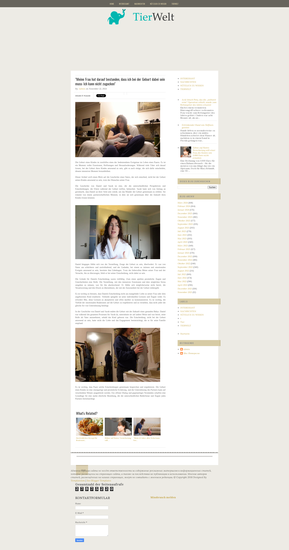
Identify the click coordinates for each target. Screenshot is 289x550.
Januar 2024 (183, 209)
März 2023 (183, 245)
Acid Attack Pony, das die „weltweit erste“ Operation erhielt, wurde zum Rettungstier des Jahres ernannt (198, 102)
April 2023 (183, 242)
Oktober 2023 (184, 220)
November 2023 (185, 217)
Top (83, 470)
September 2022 (185, 267)
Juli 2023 (182, 231)
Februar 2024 (184, 206)
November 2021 (185, 292)
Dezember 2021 (185, 288)
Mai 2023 (182, 238)
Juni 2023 (182, 235)
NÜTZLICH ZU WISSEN (158, 3)
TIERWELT (175, 3)
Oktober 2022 (184, 263)
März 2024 (183, 202)
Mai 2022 (182, 281)
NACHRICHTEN (139, 3)
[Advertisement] (148, 46)
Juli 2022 (182, 274)
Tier (182, 322)
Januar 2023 (183, 252)
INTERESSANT (124, 3)
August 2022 (183, 270)
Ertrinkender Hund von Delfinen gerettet (197, 126)
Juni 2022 (182, 277)
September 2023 (185, 224)
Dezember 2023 (185, 213)
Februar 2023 (184, 249)
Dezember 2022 (185, 256)
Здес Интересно (191, 353)
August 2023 (183, 227)
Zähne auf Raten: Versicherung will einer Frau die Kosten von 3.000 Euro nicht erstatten (204, 152)
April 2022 (182, 285)
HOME (112, 3)
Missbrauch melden (163, 497)
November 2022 (185, 260)
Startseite (185, 333)
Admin (82, 88)
